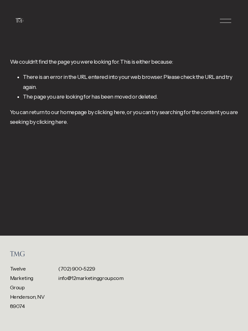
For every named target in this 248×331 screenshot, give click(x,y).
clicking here (110, 112)
